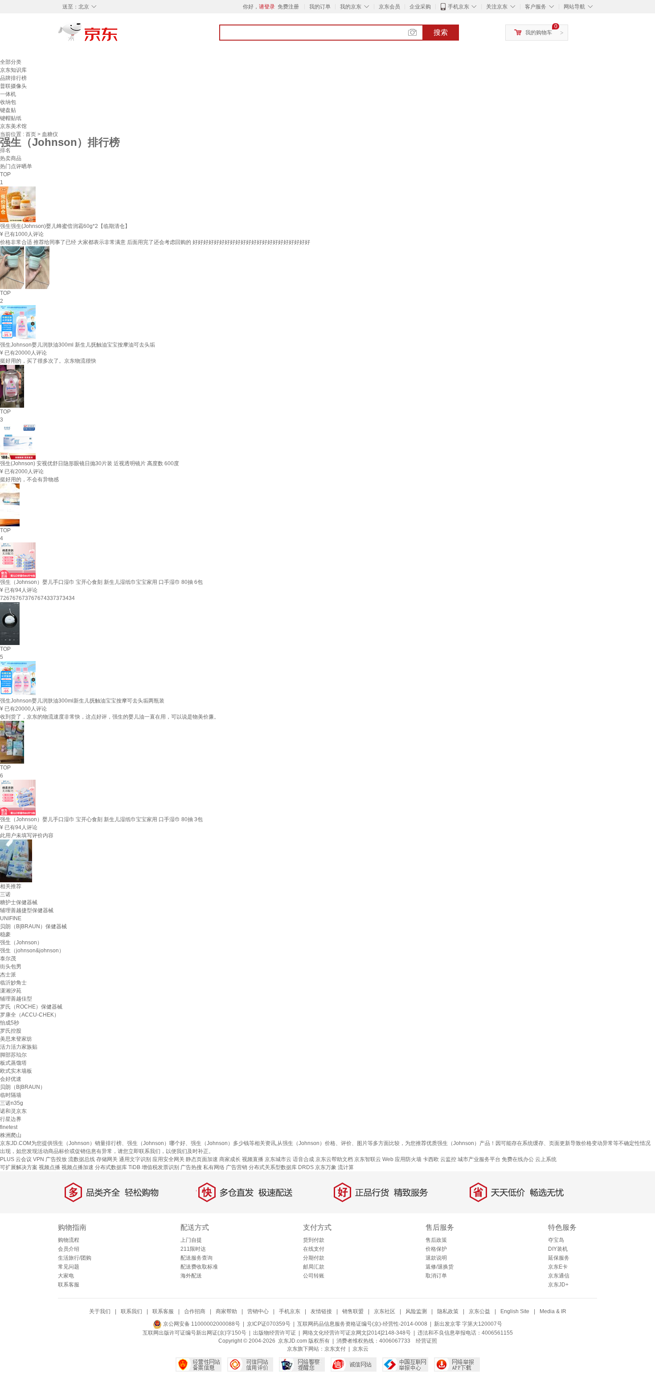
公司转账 (313, 1276)
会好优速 (10, 1079)
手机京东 (458, 7)
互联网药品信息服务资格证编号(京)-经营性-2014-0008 (362, 1324)
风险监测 (416, 1311)
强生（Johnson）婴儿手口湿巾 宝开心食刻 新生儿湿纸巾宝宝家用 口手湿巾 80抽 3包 (101, 819)
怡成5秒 (9, 1023)
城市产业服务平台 (479, 1159)
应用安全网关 (168, 1159)
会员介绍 (68, 1249)
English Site (514, 1311)
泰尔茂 (8, 958)
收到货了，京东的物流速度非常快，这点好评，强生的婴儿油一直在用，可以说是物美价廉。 (109, 717)
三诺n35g (11, 1103)
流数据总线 (81, 1159)
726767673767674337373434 (37, 598)
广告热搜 (191, 1167)
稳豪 (5, 934)
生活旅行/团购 (74, 1258)
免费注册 (288, 7)
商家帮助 (226, 1311)
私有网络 (214, 1167)
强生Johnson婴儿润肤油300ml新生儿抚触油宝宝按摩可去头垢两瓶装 (82, 701)
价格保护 (436, 1249)
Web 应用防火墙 (402, 1159)
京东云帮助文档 (334, 1159)
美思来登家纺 (16, 1039)
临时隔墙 (10, 1095)
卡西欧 (431, 1159)
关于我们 (100, 1311)
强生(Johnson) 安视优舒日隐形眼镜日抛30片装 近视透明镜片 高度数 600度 (89, 463)
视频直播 (252, 1159)
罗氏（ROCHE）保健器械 (31, 1007)
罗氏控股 (10, 1031)
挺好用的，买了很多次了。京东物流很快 (48, 361)
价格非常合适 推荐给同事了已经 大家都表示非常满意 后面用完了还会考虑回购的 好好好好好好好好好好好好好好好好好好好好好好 (155, 242)
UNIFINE (10, 918)
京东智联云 (367, 1159)
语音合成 (303, 1159)
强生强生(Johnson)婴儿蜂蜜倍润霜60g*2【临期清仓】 (65, 226)
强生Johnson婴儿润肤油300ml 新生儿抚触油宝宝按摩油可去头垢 (77, 345)
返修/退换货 (440, 1267)
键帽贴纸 (10, 118)
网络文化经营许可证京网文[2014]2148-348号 (357, 1333)
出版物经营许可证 (274, 1333)
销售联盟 (353, 1311)
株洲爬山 (10, 1135)
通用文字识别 (135, 1159)
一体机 (8, 94)
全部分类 (10, 62)
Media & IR (553, 1311)
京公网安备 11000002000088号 (201, 1324)
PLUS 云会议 (16, 1159)
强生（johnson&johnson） (32, 950)
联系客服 (68, 1285)
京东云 (360, 1349)
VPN (38, 1159)
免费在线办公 (518, 1159)
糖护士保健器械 (18, 902)
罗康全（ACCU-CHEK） (29, 1015)
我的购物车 (538, 32)
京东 (118, 35)
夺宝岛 (556, 1240)
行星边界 (10, 1119)
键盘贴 (8, 110)
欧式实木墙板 (16, 1071)
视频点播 (49, 1167)
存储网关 (107, 1159)
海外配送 (191, 1276)
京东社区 (384, 1311)
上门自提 (191, 1240)
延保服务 (558, 1258)
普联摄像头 (13, 86)
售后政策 (436, 1240)
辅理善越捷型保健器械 (26, 910)
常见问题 (68, 1267)
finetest (8, 1127)
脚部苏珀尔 (13, 1055)
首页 (31, 134)
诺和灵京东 (13, 1111)
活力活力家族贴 (18, 1047)
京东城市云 (278, 1159)
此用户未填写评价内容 (26, 835)
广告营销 (236, 1167)
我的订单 (320, 7)
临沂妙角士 (13, 983)
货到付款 (313, 1240)
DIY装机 (558, 1249)
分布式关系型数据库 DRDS (281, 1167)
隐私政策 (447, 1311)
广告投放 (56, 1159)
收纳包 (8, 102)
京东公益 (479, 1311)
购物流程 (68, 1240)
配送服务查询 (196, 1258)
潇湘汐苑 (10, 991)
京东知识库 (13, 70)
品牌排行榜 (13, 78)
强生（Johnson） (21, 942)
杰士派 (8, 975)
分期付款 (313, 1258)
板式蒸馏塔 (13, 1063)
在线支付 (313, 1249)
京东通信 (558, 1276)
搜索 (441, 32)
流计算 (346, 1167)
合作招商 (194, 1311)
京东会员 (389, 7)
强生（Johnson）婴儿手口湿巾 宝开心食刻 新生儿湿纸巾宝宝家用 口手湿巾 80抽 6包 (101, 582)
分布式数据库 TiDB (117, 1167)
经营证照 (426, 1341)
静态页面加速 (202, 1159)
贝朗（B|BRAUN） (22, 1087)
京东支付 (335, 1349)
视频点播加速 (77, 1167)
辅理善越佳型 (16, 999)
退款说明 (436, 1258)
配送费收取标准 (199, 1267)
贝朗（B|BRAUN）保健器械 (33, 926)
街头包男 (10, 966)
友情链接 (321, 1311)
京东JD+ (558, 1285)
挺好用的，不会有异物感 (29, 479)
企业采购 (420, 7)
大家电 (66, 1276)
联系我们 (131, 1311)
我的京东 (350, 7)
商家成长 (230, 1159)
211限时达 (193, 1249)
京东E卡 (558, 1267)
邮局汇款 (313, 1267)
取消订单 (436, 1276)
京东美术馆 (13, 126)
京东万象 (325, 1167)
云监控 (448, 1159)
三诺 (5, 894)
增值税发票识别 (160, 1167)
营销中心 (258, 1311)
